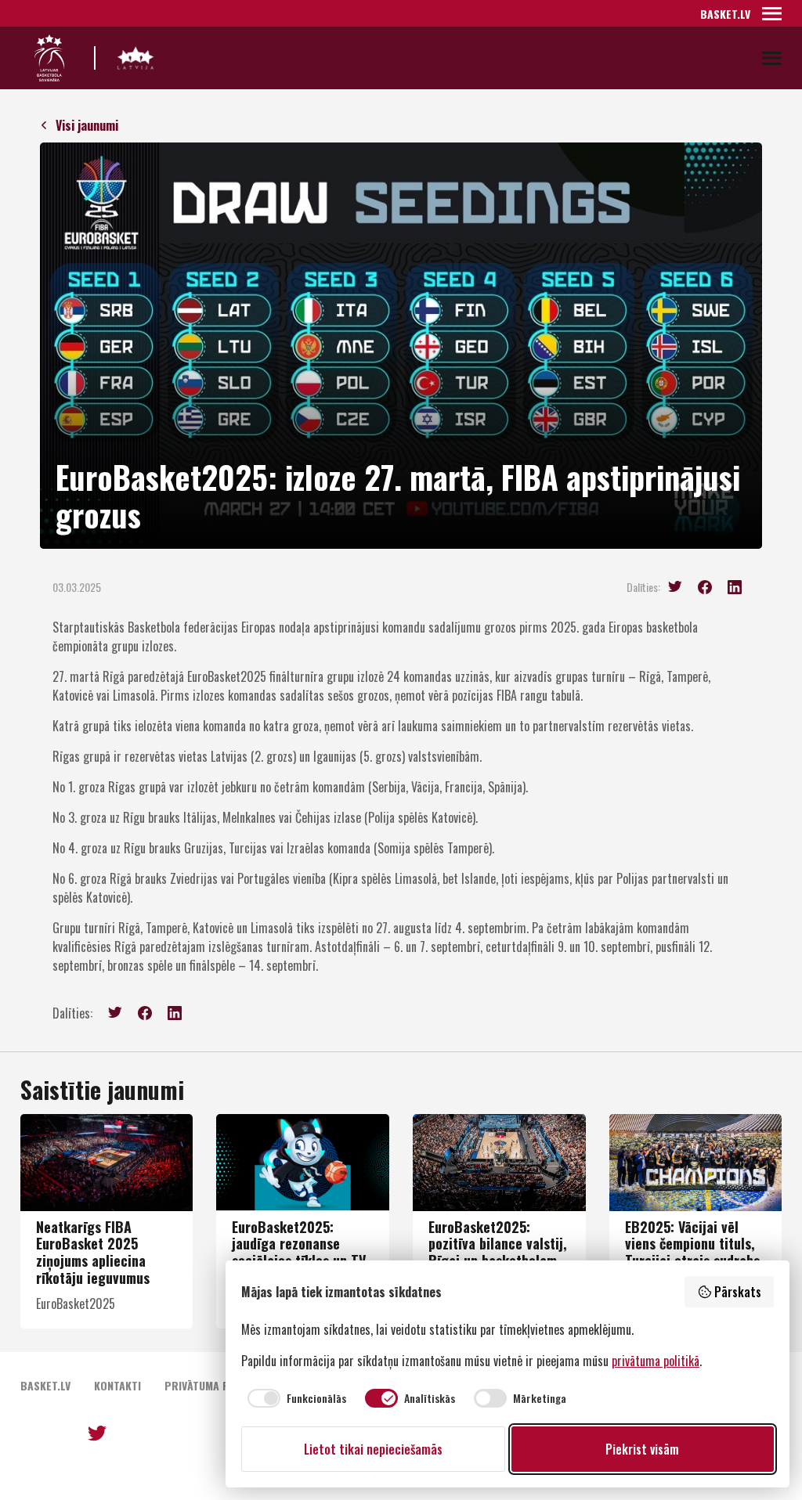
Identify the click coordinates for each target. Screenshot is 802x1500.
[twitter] (675, 586)
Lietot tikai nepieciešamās (373, 1449)
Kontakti (117, 1385)
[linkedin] (735, 587)
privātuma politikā (655, 1360)
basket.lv (725, 13)
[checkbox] (293, 1398)
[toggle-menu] (772, 13)
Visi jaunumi (87, 125)
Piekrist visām (642, 1449)
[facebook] (705, 587)
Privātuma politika (215, 1385)
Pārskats (737, 1291)
